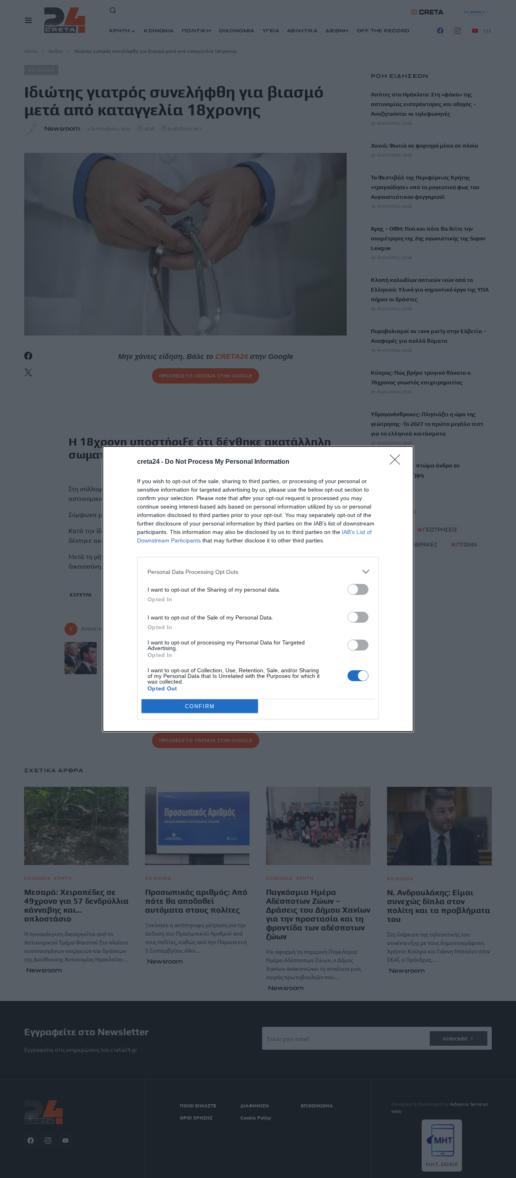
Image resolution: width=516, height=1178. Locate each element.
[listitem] (258, 571)
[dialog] (258, 589)
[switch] (357, 589)
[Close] (397, 462)
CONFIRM (200, 706)
